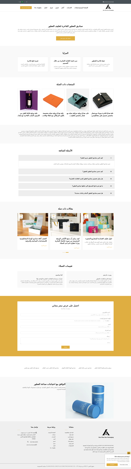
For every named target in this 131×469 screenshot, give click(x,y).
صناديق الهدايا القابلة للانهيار (69, 368)
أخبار (62, 7)
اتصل (45, 7)
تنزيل (51, 7)
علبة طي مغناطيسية (69, 432)
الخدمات (69, 7)
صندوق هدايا (71, 441)
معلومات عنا (37, 7)
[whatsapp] (128, 453)
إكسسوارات (71, 445)
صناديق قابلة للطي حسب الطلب (50, 368)
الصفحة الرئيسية (83, 7)
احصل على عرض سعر (26, 7)
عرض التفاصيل (102, 100)
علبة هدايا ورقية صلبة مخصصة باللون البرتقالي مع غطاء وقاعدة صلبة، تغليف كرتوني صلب (53, 114)
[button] (67, 252)
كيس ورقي (71, 443)
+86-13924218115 (34, 442)
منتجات (76, 7)
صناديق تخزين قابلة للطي (85, 368)
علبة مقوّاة (71, 439)
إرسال (65, 347)
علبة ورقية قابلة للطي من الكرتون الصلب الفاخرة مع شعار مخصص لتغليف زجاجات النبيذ (29, 114)
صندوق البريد (71, 437)
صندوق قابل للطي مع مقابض (31, 368)
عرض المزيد (109, 247)
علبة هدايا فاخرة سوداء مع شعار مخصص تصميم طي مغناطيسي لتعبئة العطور (102, 114)
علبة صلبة (71, 434)
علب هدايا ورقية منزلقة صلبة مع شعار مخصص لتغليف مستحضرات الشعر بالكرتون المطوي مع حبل (78, 114)
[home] (108, 7)
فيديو (57, 7)
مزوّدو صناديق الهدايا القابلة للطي (102, 368)
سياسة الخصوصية (41, 466)
